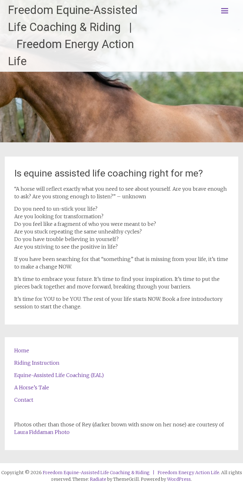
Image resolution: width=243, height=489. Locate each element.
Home (21, 350)
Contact (23, 400)
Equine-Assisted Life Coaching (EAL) (59, 375)
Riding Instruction (36, 363)
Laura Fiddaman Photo (42, 432)
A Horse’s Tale (31, 387)
